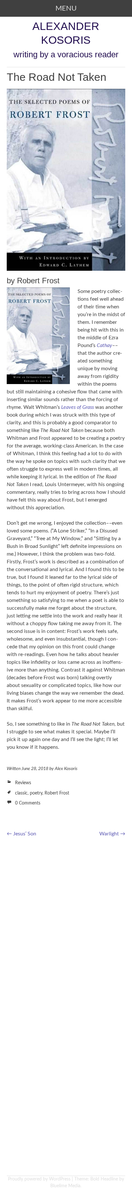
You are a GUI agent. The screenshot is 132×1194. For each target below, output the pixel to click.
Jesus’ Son (21, 833)
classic (21, 793)
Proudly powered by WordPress (39, 1179)
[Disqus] (66, 925)
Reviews (23, 783)
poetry (36, 793)
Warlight (112, 833)
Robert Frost (57, 793)
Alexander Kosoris (65, 33)
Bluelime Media (65, 1186)
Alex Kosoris (66, 768)
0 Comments (27, 803)
